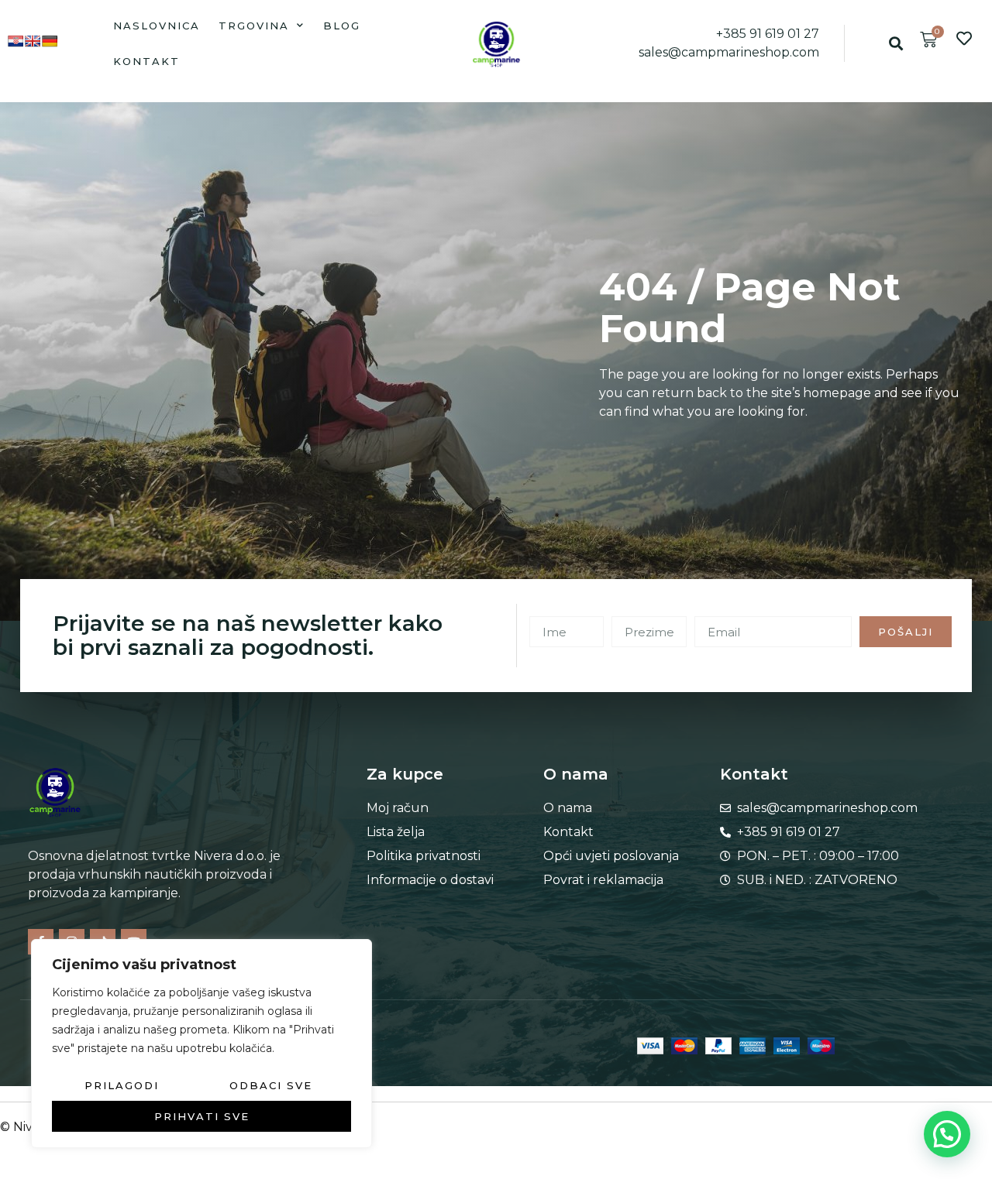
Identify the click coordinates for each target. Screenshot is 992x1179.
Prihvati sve (202, 1116)
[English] (32, 41)
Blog (341, 25)
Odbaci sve (270, 1085)
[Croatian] (15, 41)
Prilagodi (121, 1085)
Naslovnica (156, 25)
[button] (896, 44)
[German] (49, 41)
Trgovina (254, 25)
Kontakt (146, 61)
